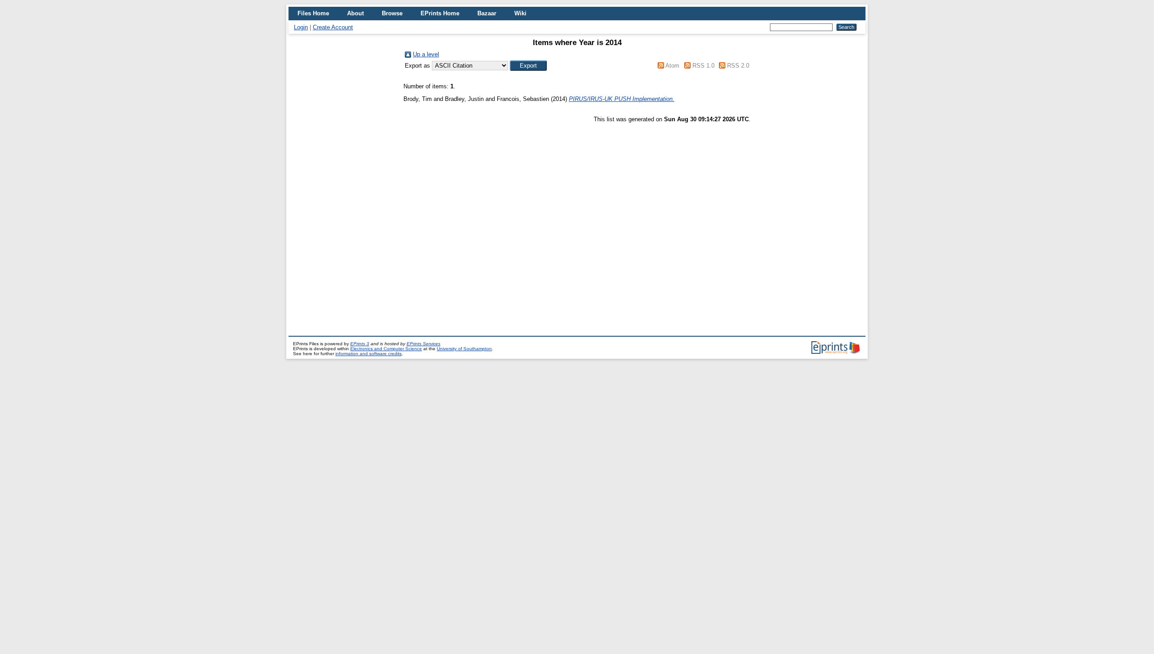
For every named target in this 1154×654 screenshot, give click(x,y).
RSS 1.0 (703, 65)
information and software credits (368, 353)
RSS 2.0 (738, 65)
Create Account (333, 27)
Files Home (313, 13)
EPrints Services (423, 343)
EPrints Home (440, 13)
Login (301, 27)
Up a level (426, 54)
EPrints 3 (359, 343)
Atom (672, 65)
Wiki (520, 13)
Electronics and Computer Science (386, 348)
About (355, 13)
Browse (392, 13)
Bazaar (486, 13)
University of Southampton (464, 348)
